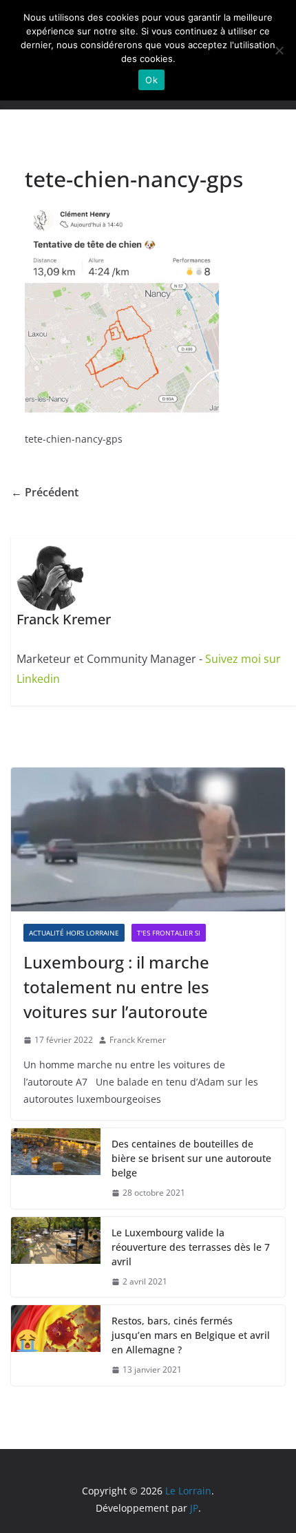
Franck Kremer (137, 1040)
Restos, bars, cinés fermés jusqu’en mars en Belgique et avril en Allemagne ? (191, 1335)
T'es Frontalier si (168, 933)
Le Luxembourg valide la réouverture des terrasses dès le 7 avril (191, 1247)
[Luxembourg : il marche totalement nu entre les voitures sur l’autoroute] (148, 839)
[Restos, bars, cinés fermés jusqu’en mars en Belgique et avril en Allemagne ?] (56, 1345)
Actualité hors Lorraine (74, 933)
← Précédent (44, 492)
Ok (151, 79)
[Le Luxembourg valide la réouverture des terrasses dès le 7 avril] (56, 1257)
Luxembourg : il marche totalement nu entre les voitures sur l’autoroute (116, 987)
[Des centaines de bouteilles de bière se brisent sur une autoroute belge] (56, 1168)
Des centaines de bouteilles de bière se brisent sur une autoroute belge (191, 1158)
